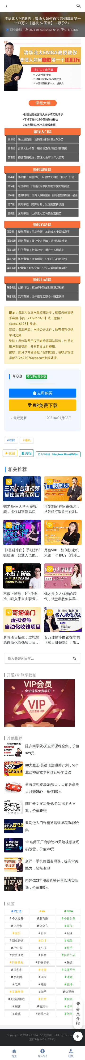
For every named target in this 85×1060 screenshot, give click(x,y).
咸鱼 (69, 940)
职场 (69, 999)
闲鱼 (69, 1013)
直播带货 (17, 991)
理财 (12, 440)
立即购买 (44, 393)
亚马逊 (43, 918)
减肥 (18, 933)
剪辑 (44, 933)
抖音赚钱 (43, 962)
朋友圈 (17, 976)
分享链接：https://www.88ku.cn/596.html (59, 454)
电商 (18, 984)
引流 (44, 947)
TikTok (70, 911)
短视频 (69, 991)
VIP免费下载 (45, 405)
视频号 (43, 1006)
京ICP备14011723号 (42, 1039)
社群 (44, 999)
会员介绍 (78, 1016)
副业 (69, 933)
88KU (74, 29)
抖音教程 (17, 962)
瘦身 (44, 984)
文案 (44, 969)
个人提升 (17, 918)
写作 (69, 925)
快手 (69, 947)
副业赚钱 (16, 30)
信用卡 (17, 925)
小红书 (17, 947)
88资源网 (46, 1035)
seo (43, 911)
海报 (28, 453)
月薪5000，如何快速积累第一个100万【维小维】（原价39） (61, 555)
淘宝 (44, 976)
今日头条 (69, 918)
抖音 (44, 954)
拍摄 (69, 962)
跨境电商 (43, 1013)
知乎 (44, 991)
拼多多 (17, 969)
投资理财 (17, 954)
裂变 (18, 1006)
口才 (44, 940)
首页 (14, 1056)
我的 (70, 1056)
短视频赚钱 (18, 999)
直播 (69, 984)
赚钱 (28, 440)
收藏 (11, 453)
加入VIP (42, 1056)
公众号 (43, 925)
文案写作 (69, 969)
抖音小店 (69, 954)
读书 (69, 1006)
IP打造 (17, 911)
